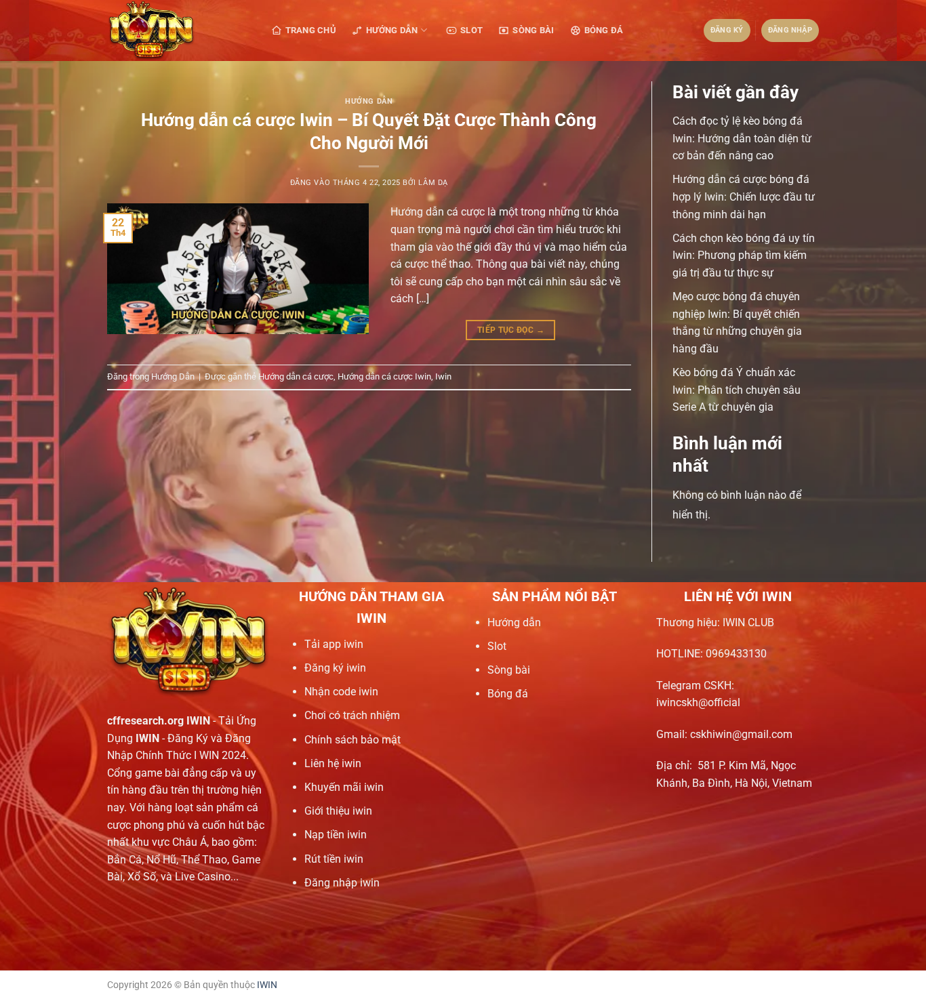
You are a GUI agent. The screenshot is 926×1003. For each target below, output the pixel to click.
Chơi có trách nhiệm (352, 715)
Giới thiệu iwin (338, 810)
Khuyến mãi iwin (344, 787)
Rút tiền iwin (333, 859)
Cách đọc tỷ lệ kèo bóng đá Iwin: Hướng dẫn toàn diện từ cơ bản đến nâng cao (741, 138)
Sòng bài (508, 669)
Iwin (443, 376)
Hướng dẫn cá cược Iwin (384, 376)
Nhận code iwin (341, 691)
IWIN (267, 985)
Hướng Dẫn (392, 30)
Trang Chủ (310, 30)
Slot (471, 30)
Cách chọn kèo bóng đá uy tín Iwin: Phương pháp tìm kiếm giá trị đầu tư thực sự (743, 255)
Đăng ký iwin (335, 667)
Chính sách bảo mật (352, 739)
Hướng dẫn (514, 622)
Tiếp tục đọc (510, 330)
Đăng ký (727, 30)
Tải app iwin (333, 644)
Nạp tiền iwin (335, 834)
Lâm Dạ (432, 182)
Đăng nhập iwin (342, 882)
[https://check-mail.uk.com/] (175, 30)
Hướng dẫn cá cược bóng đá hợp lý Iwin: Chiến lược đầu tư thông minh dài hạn (743, 196)
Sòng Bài (533, 30)
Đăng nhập (790, 30)
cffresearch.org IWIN (158, 720)
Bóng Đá (604, 30)
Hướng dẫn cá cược (296, 376)
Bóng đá (507, 693)
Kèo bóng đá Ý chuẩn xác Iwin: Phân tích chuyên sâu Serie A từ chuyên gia (736, 389)
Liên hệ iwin (332, 763)
